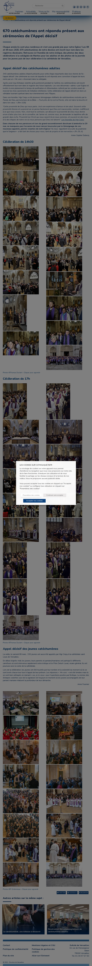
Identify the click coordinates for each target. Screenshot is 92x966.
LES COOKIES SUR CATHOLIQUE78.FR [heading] (36, 465)
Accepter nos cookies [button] (34, 501)
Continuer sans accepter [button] (54, 495)
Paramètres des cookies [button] (31, 495)
